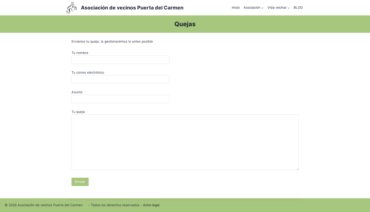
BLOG (298, 7)
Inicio (236, 7)
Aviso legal (151, 205)
